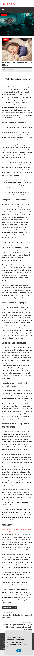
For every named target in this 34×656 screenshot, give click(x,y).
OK (19, 650)
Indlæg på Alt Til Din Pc (9, 607)
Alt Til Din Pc (8, 3)
